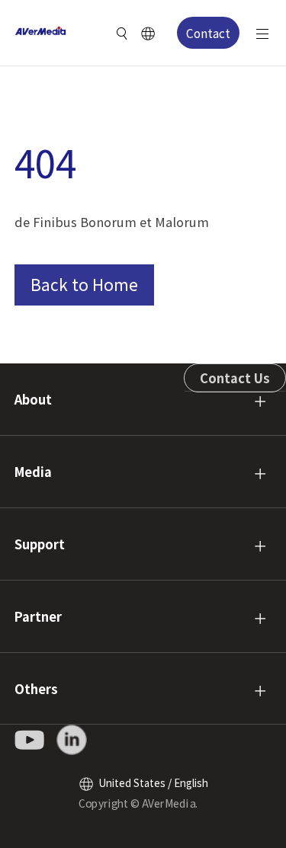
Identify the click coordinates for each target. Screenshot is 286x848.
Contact (208, 32)
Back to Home (84, 284)
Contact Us (235, 378)
